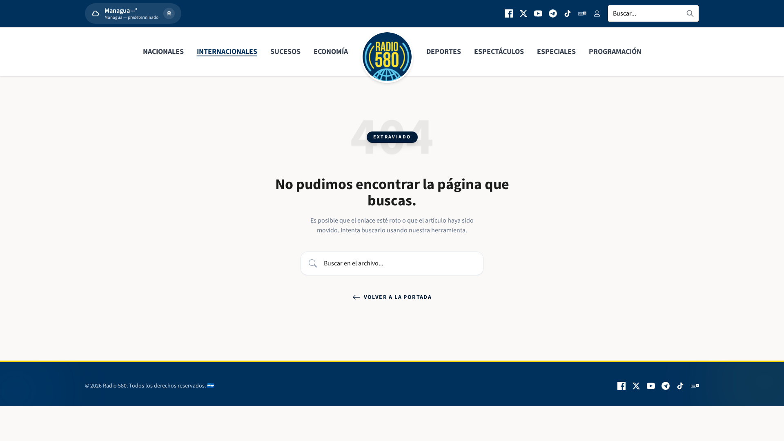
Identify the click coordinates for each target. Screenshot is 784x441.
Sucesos (285, 52)
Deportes (443, 52)
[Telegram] (553, 13)
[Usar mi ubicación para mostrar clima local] (169, 13)
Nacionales (163, 52)
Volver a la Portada (398, 297)
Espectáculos (499, 52)
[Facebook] (509, 13)
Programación (615, 52)
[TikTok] (568, 13)
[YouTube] (538, 13)
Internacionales (227, 52)
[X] (523, 13)
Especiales (556, 52)
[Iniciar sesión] (597, 13)
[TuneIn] (582, 13)
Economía (331, 52)
